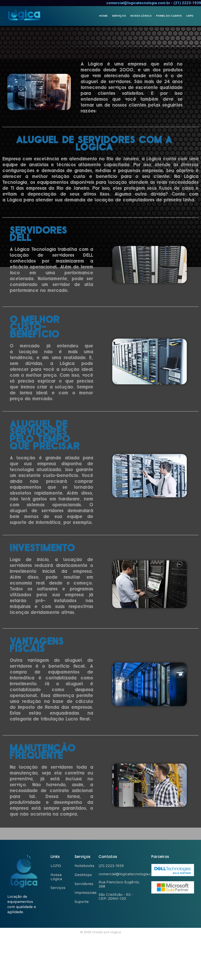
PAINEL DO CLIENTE (169, 16)
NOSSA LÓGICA (141, 16)
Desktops (83, 875)
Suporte (82, 901)
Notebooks (84, 866)
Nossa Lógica (56, 877)
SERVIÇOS (119, 16)
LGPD (189, 16)
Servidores (84, 884)
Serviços (57, 888)
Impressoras (86, 892)
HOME (103, 16)
